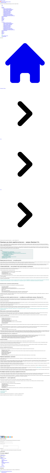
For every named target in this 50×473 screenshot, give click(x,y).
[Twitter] (7, 437)
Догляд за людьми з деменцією (7, 10)
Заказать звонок (8, 1)
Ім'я (1, 441)
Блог (2, 20)
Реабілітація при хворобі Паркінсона (8, 9)
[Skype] (9, 437)
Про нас (3, 31)
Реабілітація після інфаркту (7, 11)
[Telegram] (10, 437)
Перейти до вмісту (2, 0)
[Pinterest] (4, 437)
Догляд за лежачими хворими (7, 8)
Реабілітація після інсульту (6, 26)
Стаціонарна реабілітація (6, 13)
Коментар (1, 448)
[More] (12, 437)
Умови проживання (4, 16)
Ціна (2, 17)
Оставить (1, 457)
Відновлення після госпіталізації (7, 14)
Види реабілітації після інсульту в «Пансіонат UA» (8, 254)
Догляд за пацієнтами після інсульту (7, 255)
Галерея (3, 19)
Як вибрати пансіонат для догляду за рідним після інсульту (9, 256)
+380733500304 (2, 392)
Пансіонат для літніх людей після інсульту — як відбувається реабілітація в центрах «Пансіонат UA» (14, 253)
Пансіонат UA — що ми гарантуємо (6, 257)
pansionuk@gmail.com (9, 471)
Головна (3, 7)
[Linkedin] (3, 437)
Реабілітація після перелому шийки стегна (9, 15)
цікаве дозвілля (39, 367)
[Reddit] (8, 437)
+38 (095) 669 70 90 (2, 455)
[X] (2, 437)
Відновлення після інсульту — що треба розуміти (8, 251)
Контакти (3, 18)
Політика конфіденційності (5, 462)
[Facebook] (1, 437)
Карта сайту (3, 463)
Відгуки (3, 33)
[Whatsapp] (5, 437)
